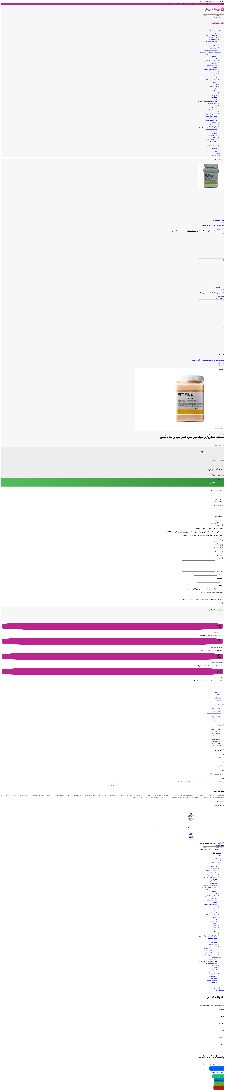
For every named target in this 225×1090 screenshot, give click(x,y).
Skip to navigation (206, 2)
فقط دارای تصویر (215, 523)
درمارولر (215, 67)
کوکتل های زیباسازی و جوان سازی (208, 127)
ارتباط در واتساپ (217, 480)
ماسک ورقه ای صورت (211, 118)
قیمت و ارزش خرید (217, 547)
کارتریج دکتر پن (213, 78)
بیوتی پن (214, 63)
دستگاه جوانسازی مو (211, 140)
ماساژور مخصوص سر (211, 129)
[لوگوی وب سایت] (214, 13)
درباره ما (219, 694)
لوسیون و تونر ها (212, 103)
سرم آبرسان (214, 97)
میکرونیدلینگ (213, 74)
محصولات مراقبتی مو (211, 146)
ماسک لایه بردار (213, 110)
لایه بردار (215, 89)
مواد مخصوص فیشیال (211, 120)
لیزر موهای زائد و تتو (211, 71)
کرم (216, 84)
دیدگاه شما (219, 571)
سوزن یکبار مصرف (212, 65)
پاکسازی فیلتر (219, 521)
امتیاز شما (219, 539)
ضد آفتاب (214, 91)
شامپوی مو (214, 144)
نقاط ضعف (220, 578)
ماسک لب (214, 112)
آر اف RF (214, 57)
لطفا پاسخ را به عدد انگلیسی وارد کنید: (212, 592)
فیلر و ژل (214, 133)
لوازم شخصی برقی (212, 135)
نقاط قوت (220, 575)
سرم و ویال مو (213, 142)
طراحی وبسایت (220, 845)
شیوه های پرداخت (216, 732)
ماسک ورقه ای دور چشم (210, 114)
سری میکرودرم (213, 48)
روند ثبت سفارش (216, 729)
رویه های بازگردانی (216, 734)
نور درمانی (214, 148)
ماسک (215, 105)
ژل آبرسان (214, 95)
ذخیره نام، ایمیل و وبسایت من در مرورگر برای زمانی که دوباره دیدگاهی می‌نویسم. (198, 589)
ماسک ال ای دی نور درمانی (210, 55)
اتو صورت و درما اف (211, 35)
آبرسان (215, 93)
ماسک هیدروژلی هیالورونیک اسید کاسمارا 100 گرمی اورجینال (208, 360)
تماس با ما (218, 692)
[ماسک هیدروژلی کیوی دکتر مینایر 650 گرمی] (211, 189)
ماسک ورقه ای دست (211, 116)
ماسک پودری (213, 108)
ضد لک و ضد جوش (212, 39)
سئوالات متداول (216, 709)
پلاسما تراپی (214, 59)
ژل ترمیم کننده (213, 125)
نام (221, 582)
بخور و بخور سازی (212, 37)
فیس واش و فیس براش (210, 42)
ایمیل (220, 585)
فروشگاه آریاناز (220, 434)
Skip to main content (218, 2)
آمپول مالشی (213, 33)
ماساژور (215, 44)
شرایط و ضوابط (217, 711)
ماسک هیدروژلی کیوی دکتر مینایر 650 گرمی (212, 226)
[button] (218, 220)
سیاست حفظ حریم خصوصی (213, 713)
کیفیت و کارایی (218, 541)
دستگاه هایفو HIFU (211, 80)
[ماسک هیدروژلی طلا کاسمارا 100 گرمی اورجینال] (211, 258)
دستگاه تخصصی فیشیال (210, 69)
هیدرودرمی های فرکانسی (210, 50)
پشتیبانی (220, 554)
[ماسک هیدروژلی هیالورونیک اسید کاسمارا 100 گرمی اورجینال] (211, 326)
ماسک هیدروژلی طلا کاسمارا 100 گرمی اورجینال (212, 293)
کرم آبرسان (214, 99)
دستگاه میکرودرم (212, 46)
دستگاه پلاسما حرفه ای (211, 61)
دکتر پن (215, 76)
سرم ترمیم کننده (213, 131)
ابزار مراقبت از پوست (211, 137)
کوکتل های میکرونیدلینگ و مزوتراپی (207, 101)
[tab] (214, 490)
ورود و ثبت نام (217, 736)
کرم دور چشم (213, 87)
